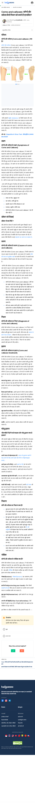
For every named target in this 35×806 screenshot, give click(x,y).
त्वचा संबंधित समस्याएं (5, 7)
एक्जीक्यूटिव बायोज (22, 720)
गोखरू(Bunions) (17, 576)
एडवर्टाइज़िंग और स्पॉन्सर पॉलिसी (8, 726)
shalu (4, 25)
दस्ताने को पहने (5, 588)
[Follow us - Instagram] (6, 700)
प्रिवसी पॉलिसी (4, 720)
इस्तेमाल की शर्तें (4, 716)
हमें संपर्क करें (21, 726)
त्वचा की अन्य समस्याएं (17, 7)
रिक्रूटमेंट (20, 723)
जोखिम (10, 570)
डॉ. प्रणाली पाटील (19, 20)
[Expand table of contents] (17, 30)
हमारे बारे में (20, 716)
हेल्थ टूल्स (20, 707)
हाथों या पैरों (20, 464)
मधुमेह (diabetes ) (13, 118)
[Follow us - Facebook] (2, 700)
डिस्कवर (3, 707)
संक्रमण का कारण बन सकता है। (24, 237)
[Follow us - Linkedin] (10, 700)
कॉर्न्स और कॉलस (5, 45)
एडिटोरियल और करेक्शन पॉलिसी (8, 723)
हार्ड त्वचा (28, 484)
